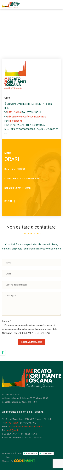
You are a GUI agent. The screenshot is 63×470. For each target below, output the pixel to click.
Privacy (6, 321)
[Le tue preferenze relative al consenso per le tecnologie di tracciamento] (3, 352)
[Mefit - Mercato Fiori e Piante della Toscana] (11, 4)
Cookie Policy (47, 453)
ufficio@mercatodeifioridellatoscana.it (26, 116)
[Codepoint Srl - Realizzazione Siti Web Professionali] (18, 461)
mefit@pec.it (16, 120)
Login (8, 457)
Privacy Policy (31, 453)
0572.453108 (14, 112)
